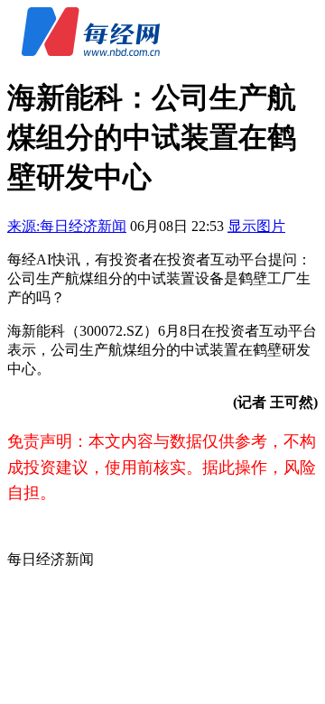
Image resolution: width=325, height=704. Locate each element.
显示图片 (256, 226)
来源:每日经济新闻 (66, 226)
